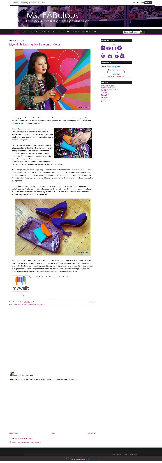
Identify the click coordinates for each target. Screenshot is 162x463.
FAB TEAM (104, 97)
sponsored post (32, 304)
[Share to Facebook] (16, 296)
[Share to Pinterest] (23, 296)
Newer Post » (13, 433)
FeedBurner (120, 76)
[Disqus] (52, 340)
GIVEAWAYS (86, 32)
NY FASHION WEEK (107, 86)
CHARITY (104, 91)
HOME (17, 32)
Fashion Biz (65, 32)
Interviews (45, 32)
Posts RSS (24, 2)
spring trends (40, 304)
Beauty (76, 32)
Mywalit (15, 123)
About (25, 32)
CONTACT (126, 454)
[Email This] (13, 296)
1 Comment (92, 302)
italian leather (18, 304)
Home (16, 2)
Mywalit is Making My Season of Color (34, 44)
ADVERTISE (133, 454)
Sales (55, 32)
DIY (95, 32)
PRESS (103, 99)
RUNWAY (34, 32)
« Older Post (92, 433)
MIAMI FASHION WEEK (108, 87)
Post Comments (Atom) (25, 438)
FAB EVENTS (105, 94)
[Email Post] (32, 302)
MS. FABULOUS (81, 458)
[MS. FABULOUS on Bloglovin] (111, 68)
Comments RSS (34, 2)
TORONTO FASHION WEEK (110, 89)
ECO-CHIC (104, 92)
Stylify (89, 459)
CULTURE (104, 96)
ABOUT (119, 454)
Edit (43, 2)
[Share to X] (20, 296)
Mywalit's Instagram (49, 271)
